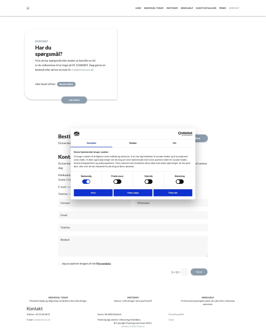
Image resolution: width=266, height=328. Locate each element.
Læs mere (74, 99)
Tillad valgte (133, 193)
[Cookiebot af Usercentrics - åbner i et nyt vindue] (180, 134)
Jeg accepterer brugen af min (86, 263)
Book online (66, 84)
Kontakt (234, 8)
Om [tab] (174, 143)
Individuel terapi (153, 8)
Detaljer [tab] (133, 143)
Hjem (138, 8)
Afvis (93, 193)
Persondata (103, 263)
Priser (222, 8)
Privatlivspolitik (176, 314)
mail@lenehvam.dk (82, 69)
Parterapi (172, 8)
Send (199, 271)
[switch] (117, 181)
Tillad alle (172, 193)
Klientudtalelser (206, 8)
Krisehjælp (187, 8)
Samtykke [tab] (91, 143)
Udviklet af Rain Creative (133, 326)
